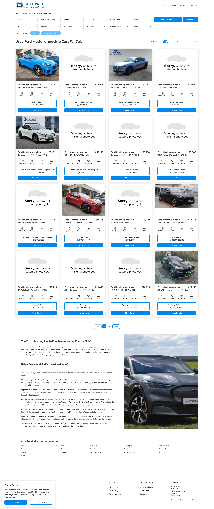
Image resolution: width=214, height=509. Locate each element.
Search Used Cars (146, 487)
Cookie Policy (41, 502)
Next (116, 326)
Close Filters (190, 19)
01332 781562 (131, 172)
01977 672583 (131, 307)
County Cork (163, 452)
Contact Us (192, 5)
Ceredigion (128, 446)
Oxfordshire (163, 449)
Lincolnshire (59, 446)
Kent (22, 446)
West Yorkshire (129, 452)
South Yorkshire (95, 449)
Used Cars (173, 5)
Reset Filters (21, 33)
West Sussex (94, 446)
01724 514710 (131, 240)
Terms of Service (115, 494)
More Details (37, 110)
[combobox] (27, 19)
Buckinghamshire (96, 452)
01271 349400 (38, 307)
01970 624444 (85, 105)
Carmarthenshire (27, 449)
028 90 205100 (178, 240)
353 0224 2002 (131, 105)
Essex (23, 455)
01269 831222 (84, 172)
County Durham (129, 449)
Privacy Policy (114, 487)
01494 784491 (38, 105)
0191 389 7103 (177, 105)
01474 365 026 (178, 172)
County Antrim (60, 452)
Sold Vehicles (156, 42)
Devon (23, 452)
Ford (36, 13)
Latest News (144, 491)
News (182, 5)
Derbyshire (59, 449)
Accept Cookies (15, 502)
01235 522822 (38, 172)
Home (163, 5)
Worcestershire (164, 446)
